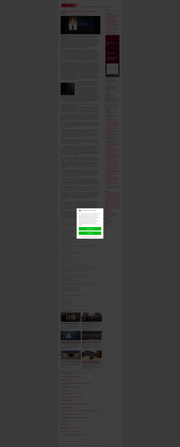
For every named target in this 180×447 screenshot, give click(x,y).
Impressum (95, 236)
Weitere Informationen (87, 236)
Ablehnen (90, 233)
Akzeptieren (90, 228)
